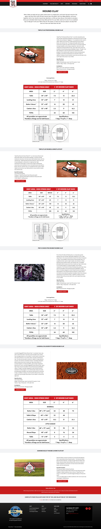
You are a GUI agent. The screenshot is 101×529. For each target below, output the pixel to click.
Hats (62, 3)
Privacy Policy (10, 526)
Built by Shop (90, 526)
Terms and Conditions (18, 526)
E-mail (41, 499)
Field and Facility (54, 3)
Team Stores (82, 3)
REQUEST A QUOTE (62, 72)
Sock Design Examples (33, 511)
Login (55, 508)
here (48, 499)
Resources (74, 3)
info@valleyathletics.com (73, 513)
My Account (44, 508)
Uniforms (67, 3)
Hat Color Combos (32, 509)
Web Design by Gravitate (83, 526)
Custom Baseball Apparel (34, 508)
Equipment (45, 3)
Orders (55, 511)
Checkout (56, 509)
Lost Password (57, 513)
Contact (43, 509)
